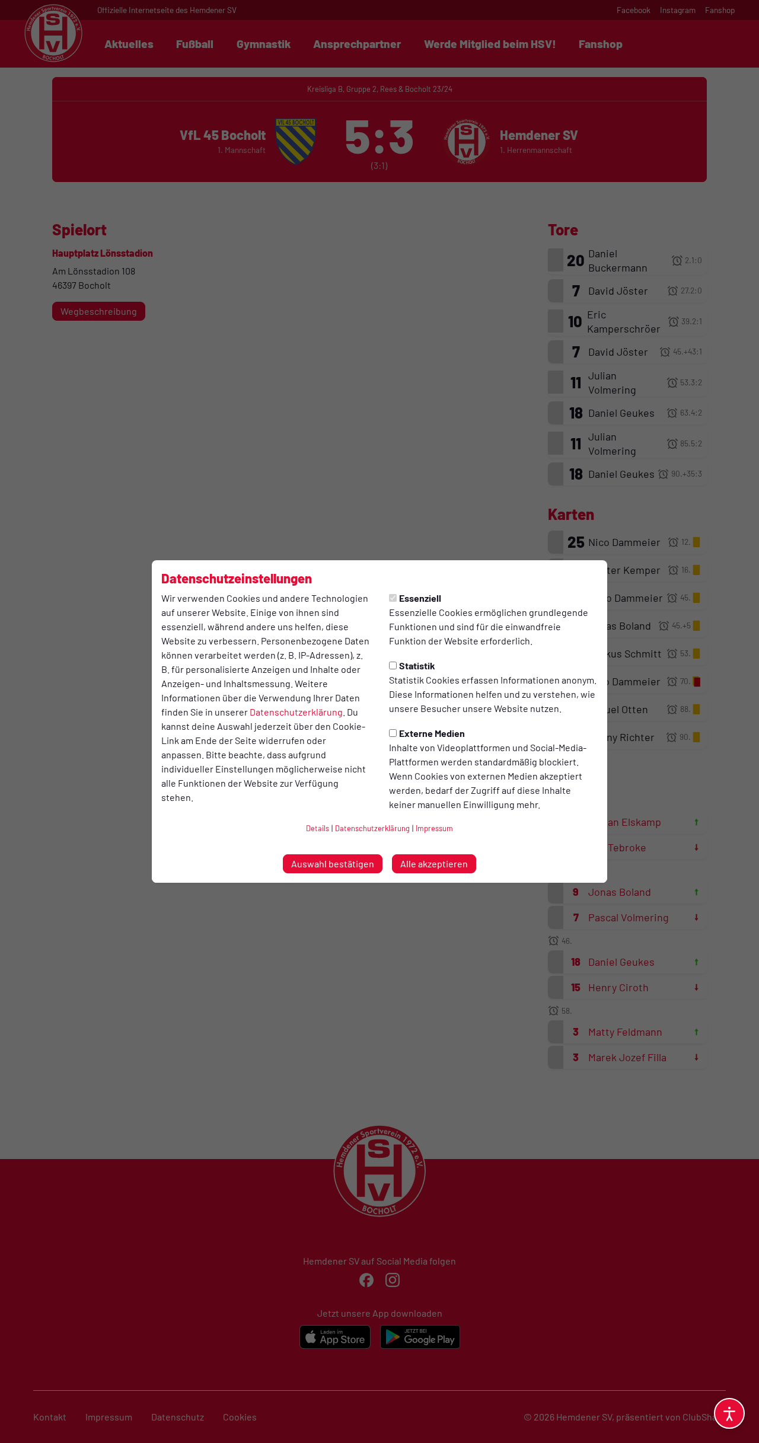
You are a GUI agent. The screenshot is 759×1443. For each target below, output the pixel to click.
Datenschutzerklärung (296, 711)
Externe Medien (432, 733)
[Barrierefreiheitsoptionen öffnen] (729, 1413)
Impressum (434, 828)
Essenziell (420, 598)
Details (317, 828)
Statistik (417, 665)
